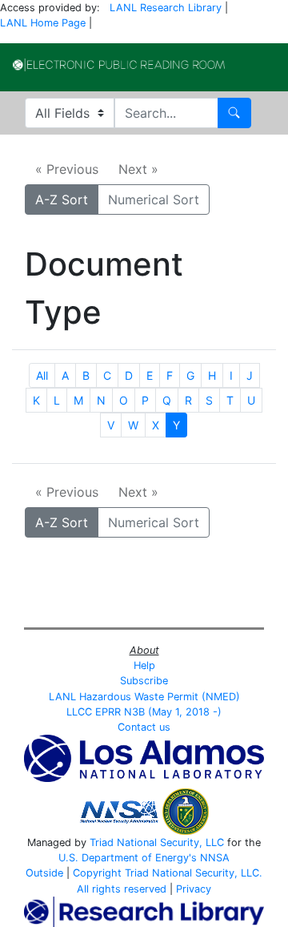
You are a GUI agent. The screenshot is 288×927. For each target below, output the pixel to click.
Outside (44, 873)
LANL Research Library (166, 8)
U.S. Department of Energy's (127, 858)
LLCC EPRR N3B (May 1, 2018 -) (144, 712)
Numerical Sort (153, 199)
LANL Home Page (43, 23)
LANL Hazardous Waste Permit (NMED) (144, 697)
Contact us (144, 727)
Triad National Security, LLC (157, 842)
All (42, 375)
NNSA (215, 858)
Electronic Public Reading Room (119, 65)
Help (144, 665)
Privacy (193, 889)
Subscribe (144, 681)
